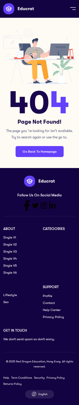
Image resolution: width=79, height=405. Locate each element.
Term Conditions (21, 377)
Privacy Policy (53, 317)
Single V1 (9, 237)
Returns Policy (12, 383)
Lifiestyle (10, 295)
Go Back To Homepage (40, 152)
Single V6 (10, 273)
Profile (47, 296)
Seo (6, 302)
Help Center (52, 310)
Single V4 (10, 258)
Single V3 (10, 251)
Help (6, 377)
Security (39, 377)
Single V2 (10, 244)
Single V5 (10, 266)
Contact (49, 303)
